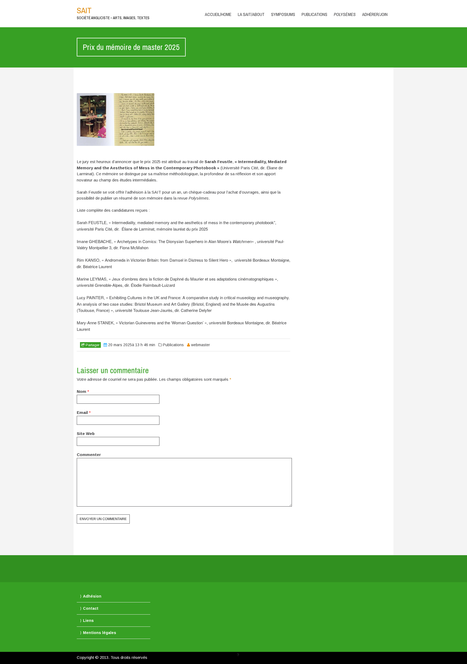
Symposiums (283, 14)
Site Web (86, 433)
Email (82, 412)
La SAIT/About (251, 14)
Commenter (89, 454)
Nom (81, 391)
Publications (314, 14)
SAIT (84, 10)
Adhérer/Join (375, 14)
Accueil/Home (218, 14)
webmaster (200, 345)
